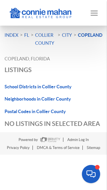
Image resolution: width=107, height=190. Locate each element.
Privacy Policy (18, 148)
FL (26, 35)
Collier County (44, 39)
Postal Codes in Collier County (35, 111)
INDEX (11, 35)
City (67, 35)
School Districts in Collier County (38, 86)
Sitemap (93, 148)
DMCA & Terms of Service (58, 148)
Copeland (90, 35)
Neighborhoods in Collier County (38, 98)
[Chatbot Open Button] (91, 174)
